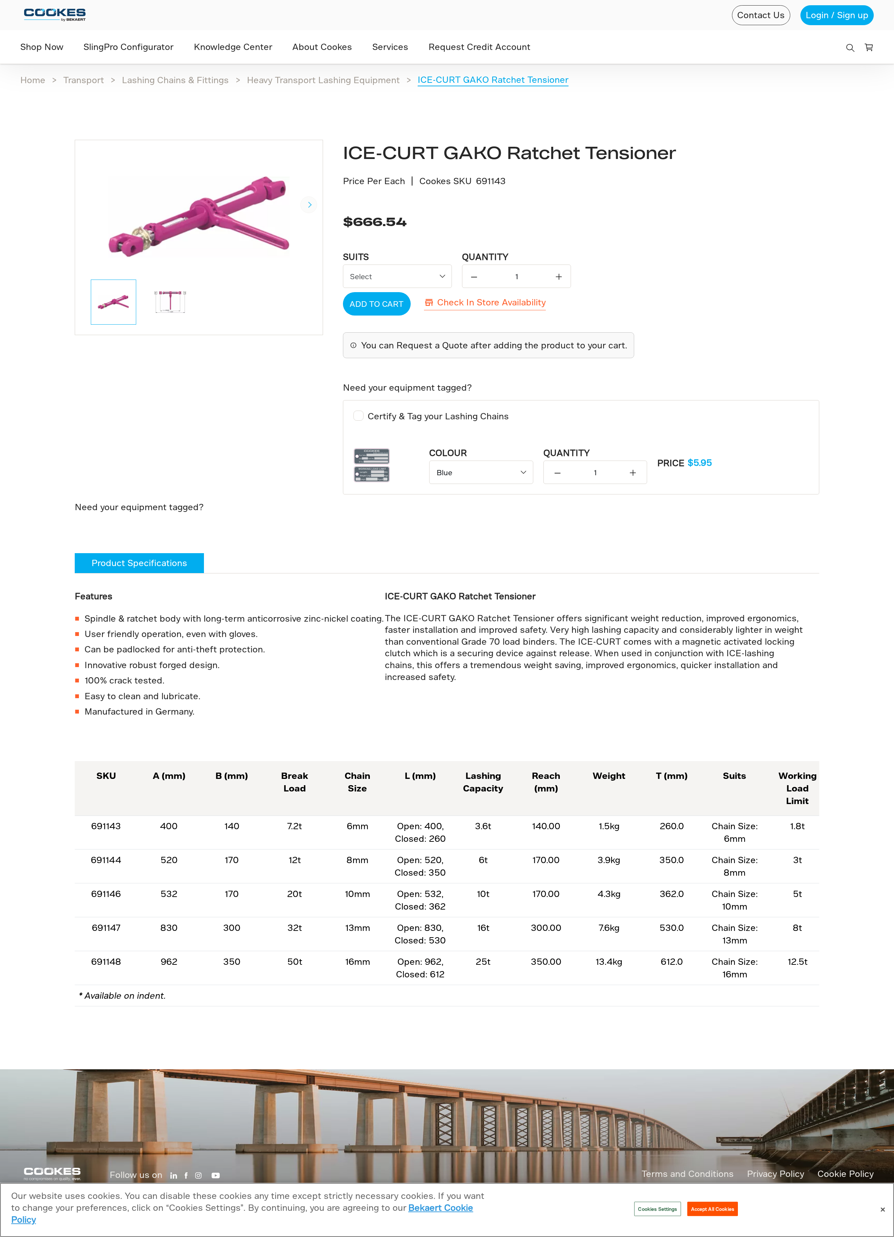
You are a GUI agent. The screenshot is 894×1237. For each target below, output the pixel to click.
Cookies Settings (657, 1208)
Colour (448, 452)
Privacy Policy (775, 1174)
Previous (88, 204)
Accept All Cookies (712, 1208)
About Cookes (322, 47)
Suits (356, 256)
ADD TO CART (377, 303)
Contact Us (761, 15)
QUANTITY (485, 256)
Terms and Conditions (688, 1174)
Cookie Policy (846, 1174)
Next (308, 204)
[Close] (883, 1209)
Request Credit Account (479, 47)
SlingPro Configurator (128, 47)
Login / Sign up (837, 15)
